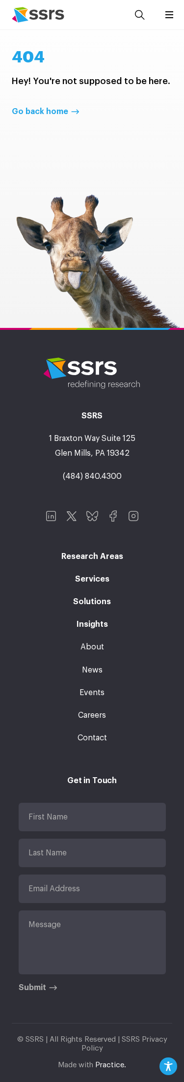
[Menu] (169, 14)
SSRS (38, 15)
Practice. (110, 1065)
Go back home (40, 112)
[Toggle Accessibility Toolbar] (168, 1066)
